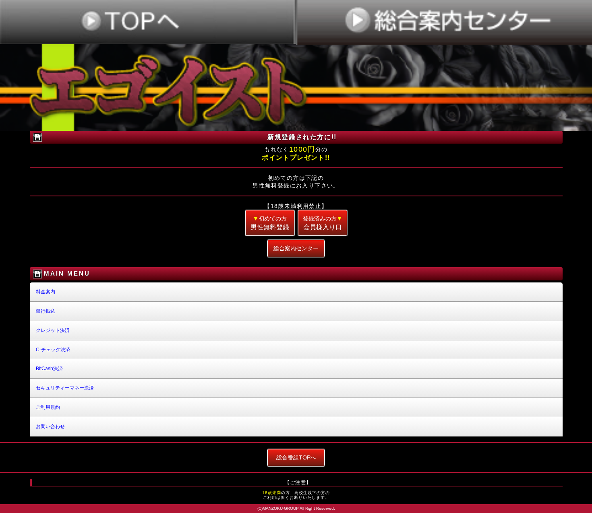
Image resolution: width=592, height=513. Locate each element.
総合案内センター (296, 248)
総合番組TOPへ (296, 457)
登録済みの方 (322, 223)
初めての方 (269, 223)
